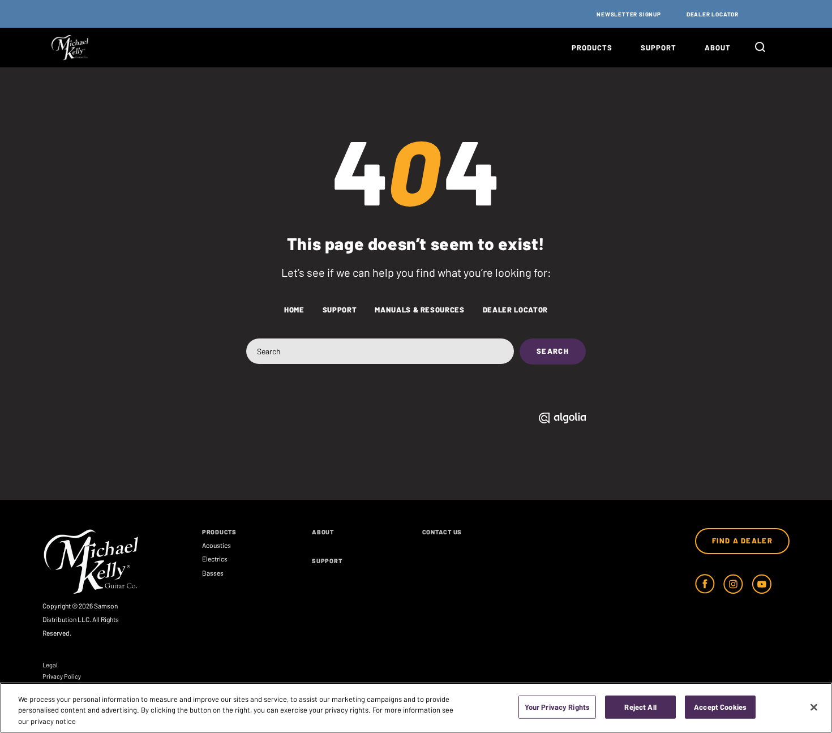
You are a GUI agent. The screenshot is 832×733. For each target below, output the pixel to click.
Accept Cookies (720, 706)
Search (553, 350)
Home (294, 310)
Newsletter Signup (629, 14)
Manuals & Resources (419, 310)
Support (658, 47)
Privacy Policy (61, 676)
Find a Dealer (742, 540)
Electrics (215, 559)
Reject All (640, 706)
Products (592, 47)
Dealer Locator (713, 14)
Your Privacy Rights (557, 706)
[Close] (813, 707)
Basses (213, 573)
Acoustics (216, 545)
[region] (416, 708)
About (718, 47)
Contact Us (442, 531)
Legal (50, 664)
